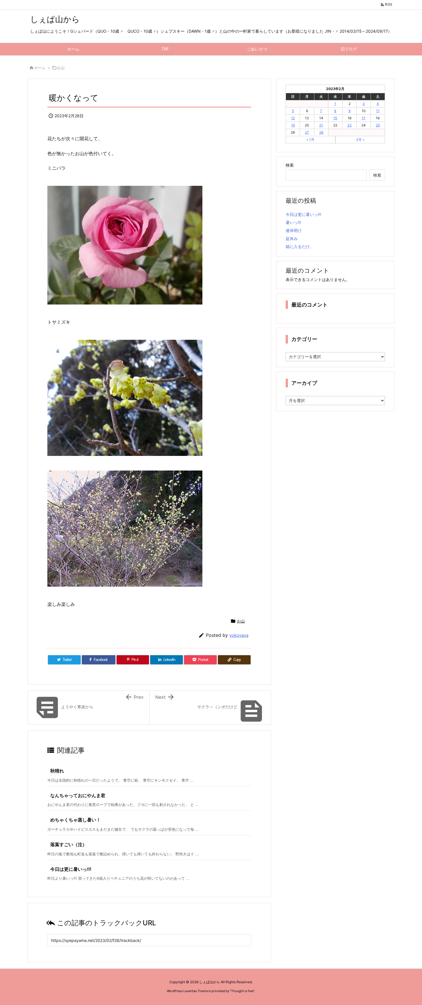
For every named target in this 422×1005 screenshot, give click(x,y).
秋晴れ (57, 771)
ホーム (39, 67)
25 (378, 125)
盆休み (292, 238)
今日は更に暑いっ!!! (70, 869)
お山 (61, 67)
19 (293, 125)
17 (363, 118)
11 (378, 111)
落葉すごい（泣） (68, 844)
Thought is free (242, 991)
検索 (290, 165)
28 (321, 132)
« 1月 (310, 139)
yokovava (238, 635)
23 (349, 125)
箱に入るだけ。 (300, 246)
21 (321, 125)
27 (307, 132)
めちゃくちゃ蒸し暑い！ (75, 820)
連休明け (294, 230)
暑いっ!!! (293, 222)
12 (293, 118)
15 (335, 118)
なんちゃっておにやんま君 (77, 795)
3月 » (360, 139)
